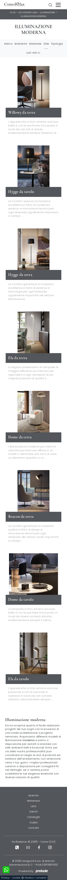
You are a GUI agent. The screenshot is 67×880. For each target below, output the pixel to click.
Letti (33, 806)
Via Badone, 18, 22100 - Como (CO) (33, 841)
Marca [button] (8, 43)
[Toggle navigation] (58, 4)
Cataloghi (33, 817)
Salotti (33, 811)
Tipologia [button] (57, 43)
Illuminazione (47, 12)
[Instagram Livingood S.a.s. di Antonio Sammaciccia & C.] (50, 847)
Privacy (5, 877)
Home (13, 12)
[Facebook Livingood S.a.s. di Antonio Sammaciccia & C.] (39, 847)
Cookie (16, 877)
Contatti (33, 828)
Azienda (33, 795)
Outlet (33, 822)
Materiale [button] (35, 43)
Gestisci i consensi (35, 877)
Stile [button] (46, 43)
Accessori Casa (27, 12)
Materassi (33, 800)
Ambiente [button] (20, 43)
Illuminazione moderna (33, 16)
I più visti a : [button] (33, 52)
